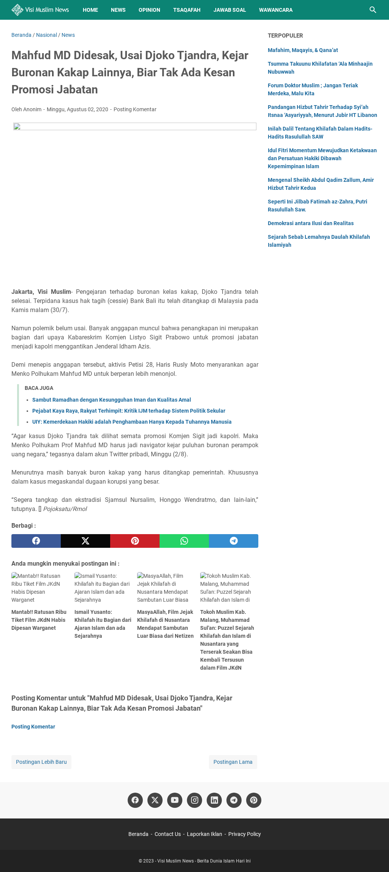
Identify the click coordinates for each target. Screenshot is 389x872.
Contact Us (168, 834)
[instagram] (194, 800)
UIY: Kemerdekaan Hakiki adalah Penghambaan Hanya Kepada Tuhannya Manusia (132, 422)
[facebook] (36, 541)
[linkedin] (214, 800)
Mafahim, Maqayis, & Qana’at (303, 50)
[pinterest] (135, 541)
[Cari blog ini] (373, 9)
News (118, 10)
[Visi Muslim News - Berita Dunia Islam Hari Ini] (40, 10)
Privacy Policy (244, 834)
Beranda (138, 834)
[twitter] (85, 541)
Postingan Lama (233, 762)
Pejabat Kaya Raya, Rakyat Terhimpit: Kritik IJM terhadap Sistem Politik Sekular (128, 411)
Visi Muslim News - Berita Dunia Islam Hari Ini (204, 861)
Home (90, 10)
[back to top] (373, 855)
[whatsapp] (184, 541)
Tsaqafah (187, 10)
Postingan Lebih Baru (41, 762)
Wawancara (276, 10)
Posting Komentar (135, 109)
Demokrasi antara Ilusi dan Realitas (311, 223)
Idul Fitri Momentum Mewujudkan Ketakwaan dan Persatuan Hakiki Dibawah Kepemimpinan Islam (322, 158)
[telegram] (233, 541)
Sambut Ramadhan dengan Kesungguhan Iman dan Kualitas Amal (111, 400)
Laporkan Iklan (204, 834)
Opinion (149, 10)
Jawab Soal (229, 10)
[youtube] (174, 800)
